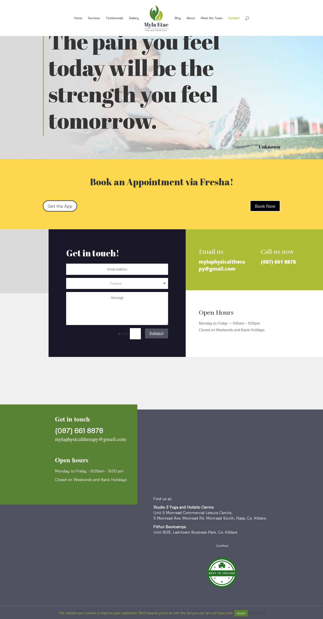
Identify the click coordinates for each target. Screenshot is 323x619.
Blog (177, 18)
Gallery (134, 18)
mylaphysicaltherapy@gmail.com (222, 265)
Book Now (265, 206)
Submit (156, 333)
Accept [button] (241, 613)
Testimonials (114, 18)
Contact (234, 18)
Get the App (60, 206)
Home (78, 18)
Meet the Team (211, 18)
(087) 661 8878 (278, 261)
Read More (257, 613)
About (191, 18)
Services (94, 18)
